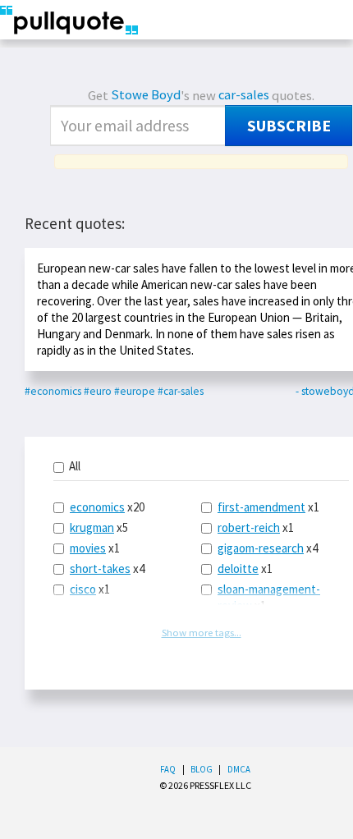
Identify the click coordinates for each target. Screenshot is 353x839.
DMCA (238, 769)
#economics (53, 391)
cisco (83, 589)
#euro (98, 391)
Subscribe (289, 125)
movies (88, 548)
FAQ (168, 769)
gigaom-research (261, 548)
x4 (107, 568)
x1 (95, 548)
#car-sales (181, 391)
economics (97, 507)
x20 (107, 507)
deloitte (238, 568)
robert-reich (249, 527)
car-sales (243, 94)
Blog (201, 769)
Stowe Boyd (146, 94)
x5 (99, 527)
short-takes (100, 568)
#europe (134, 391)
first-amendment (261, 507)
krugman (92, 527)
